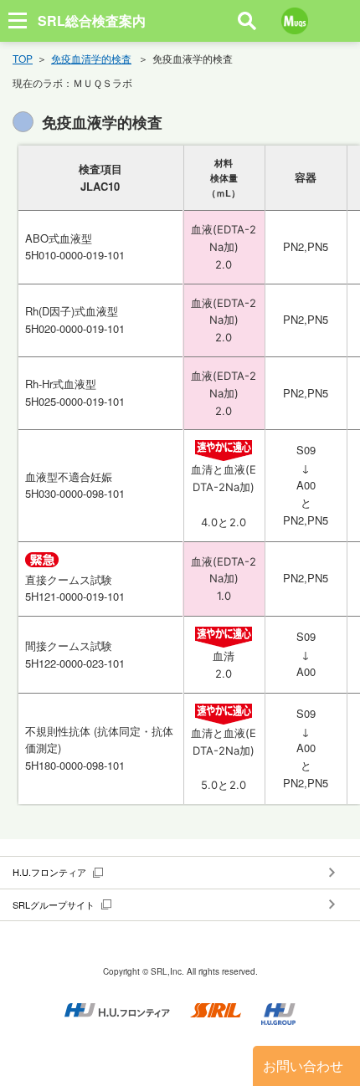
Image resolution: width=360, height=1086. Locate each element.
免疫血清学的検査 (91, 58)
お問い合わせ (303, 1065)
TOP (23, 58)
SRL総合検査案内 (92, 20)
